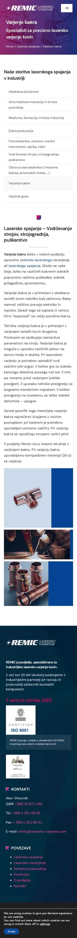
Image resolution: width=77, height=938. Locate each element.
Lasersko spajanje (28, 857)
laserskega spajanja (24, 266)
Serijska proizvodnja (30, 868)
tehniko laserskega (37, 260)
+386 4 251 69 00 (26, 813)
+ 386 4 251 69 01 (27, 822)
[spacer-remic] (30, 641)
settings (45, 924)
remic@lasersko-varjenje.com (42, 831)
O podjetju (22, 880)
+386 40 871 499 (28, 804)
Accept (11, 931)
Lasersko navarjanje (30, 863)
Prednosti (21, 874)
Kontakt (20, 886)
